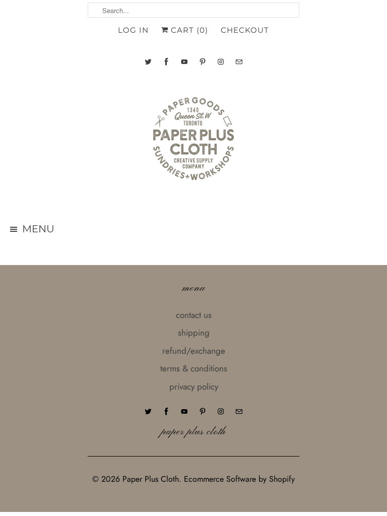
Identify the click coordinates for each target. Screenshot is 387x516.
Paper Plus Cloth (150, 479)
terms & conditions (193, 368)
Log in (133, 30)
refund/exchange (193, 351)
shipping (194, 333)
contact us (194, 315)
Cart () (188, 30)
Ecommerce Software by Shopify (239, 479)
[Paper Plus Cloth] (193, 142)
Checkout (245, 30)
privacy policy (193, 386)
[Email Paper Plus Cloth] (238, 61)
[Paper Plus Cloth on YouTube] (184, 61)
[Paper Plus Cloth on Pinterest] (202, 61)
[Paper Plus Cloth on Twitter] (148, 61)
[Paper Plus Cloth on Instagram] (220, 61)
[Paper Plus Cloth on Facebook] (166, 61)
